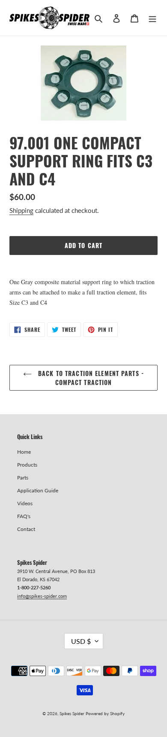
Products (27, 464)
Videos (25, 503)
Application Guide (37, 490)
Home (24, 452)
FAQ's (23, 516)
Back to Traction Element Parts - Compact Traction (90, 378)
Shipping (21, 210)
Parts (22, 477)
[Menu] (152, 17)
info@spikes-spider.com (42, 596)
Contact (26, 529)
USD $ (81, 641)
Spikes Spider (72, 713)
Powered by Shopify (105, 713)
